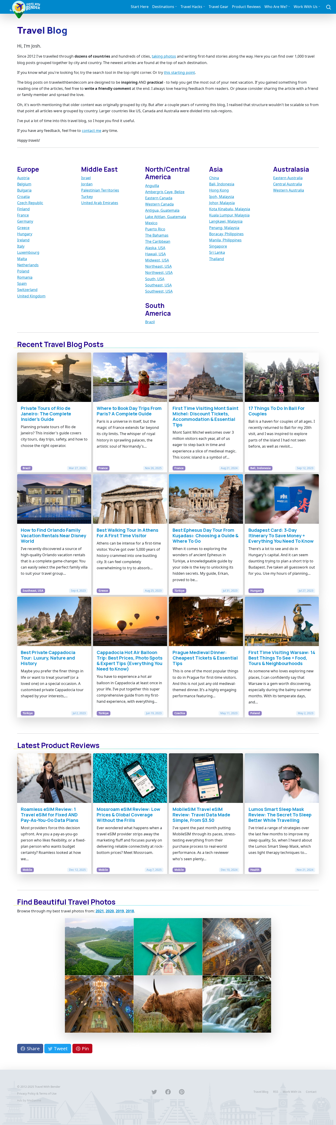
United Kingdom (31, 296)
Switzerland (27, 289)
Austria (23, 177)
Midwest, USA (157, 260)
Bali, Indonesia (221, 184)
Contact (311, 1092)
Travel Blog (260, 1092)
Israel (86, 177)
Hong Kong (219, 190)
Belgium (24, 184)
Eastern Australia (288, 177)
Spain (22, 283)
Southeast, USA (158, 285)
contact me (91, 130)
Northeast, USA (158, 266)
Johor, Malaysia (222, 202)
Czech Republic (30, 202)
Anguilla (152, 185)
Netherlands (28, 264)
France (23, 215)
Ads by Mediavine (29, 1100)
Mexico (151, 222)
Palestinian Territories (100, 190)
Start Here (140, 6)
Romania (24, 277)
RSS (275, 1092)
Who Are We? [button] (275, 6)
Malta (22, 258)
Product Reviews (246, 6)
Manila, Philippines (225, 240)
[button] (328, 7)
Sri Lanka (217, 252)
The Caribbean (157, 241)
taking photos (164, 56)
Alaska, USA (155, 247)
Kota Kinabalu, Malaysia (229, 208)
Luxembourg (28, 252)
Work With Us (292, 1092)
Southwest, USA (159, 291)
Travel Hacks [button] (191, 6)
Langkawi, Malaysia (226, 221)
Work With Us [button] (305, 6)
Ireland (23, 240)
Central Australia (287, 184)
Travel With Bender (47, 1087)
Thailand (216, 258)
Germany (25, 221)
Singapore (218, 246)
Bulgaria (24, 190)
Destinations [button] (163, 6)
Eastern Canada (158, 197)
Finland (23, 208)
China (214, 177)
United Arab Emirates (99, 202)
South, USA (154, 278)
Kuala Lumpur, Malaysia (229, 215)
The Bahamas (156, 235)
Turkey (87, 196)
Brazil (150, 321)
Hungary (24, 233)
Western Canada (159, 204)
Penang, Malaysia (224, 227)
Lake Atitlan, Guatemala (165, 216)
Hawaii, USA (155, 254)
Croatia (23, 196)
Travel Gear (218, 6)
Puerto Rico (155, 229)
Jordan (87, 184)
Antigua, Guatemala (162, 210)
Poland (23, 271)
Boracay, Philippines (226, 233)
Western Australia (288, 190)
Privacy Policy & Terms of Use (36, 1093)
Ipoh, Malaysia (221, 196)
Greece (23, 227)
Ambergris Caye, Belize (164, 191)
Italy (20, 246)
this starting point (179, 72)
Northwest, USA (159, 272)
